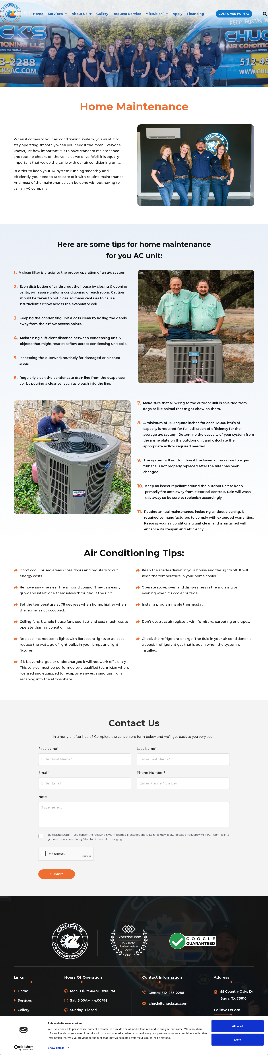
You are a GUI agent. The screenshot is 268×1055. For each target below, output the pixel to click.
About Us (79, 14)
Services (55, 14)
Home (38, 14)
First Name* (48, 749)
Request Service (127, 14)
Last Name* (146, 749)
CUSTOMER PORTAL (234, 13)
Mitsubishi (155, 14)
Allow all (237, 1026)
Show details (56, 1047)
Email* (43, 773)
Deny (237, 1039)
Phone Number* (151, 773)
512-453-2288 (173, 993)
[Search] (265, 14)
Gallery (102, 14)
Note (42, 797)
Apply (177, 14)
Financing (195, 14)
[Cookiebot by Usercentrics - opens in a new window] (24, 1048)
